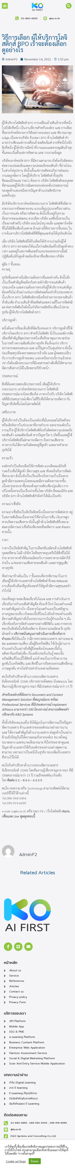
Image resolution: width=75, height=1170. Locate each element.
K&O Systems (24, 714)
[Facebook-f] (8, 946)
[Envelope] (28, 946)
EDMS (24, 681)
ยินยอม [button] (34, 1161)
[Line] (18, 946)
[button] (5, 6)
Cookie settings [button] (16, 1161)
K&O (33, 686)
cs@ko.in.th (18, 811)
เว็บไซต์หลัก (54, 811)
